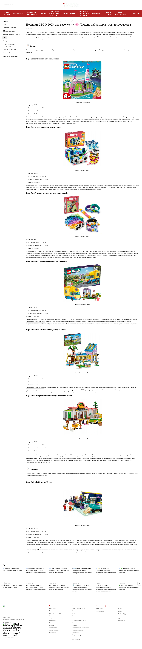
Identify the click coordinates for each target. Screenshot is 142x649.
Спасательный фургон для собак (35, 321)
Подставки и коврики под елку (54, 13)
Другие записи (9, 565)
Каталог (6, 21)
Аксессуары (68, 13)
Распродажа (52, 632)
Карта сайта (7, 53)
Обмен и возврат (9, 31)
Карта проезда (121, 620)
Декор (43, 13)
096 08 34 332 (109, 5)
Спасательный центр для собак (35, 387)
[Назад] (3, 583)
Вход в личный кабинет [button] (78, 608)
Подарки (96, 13)
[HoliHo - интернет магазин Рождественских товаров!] (12, 609)
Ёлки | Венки (7, 13)
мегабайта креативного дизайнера (103, 251)
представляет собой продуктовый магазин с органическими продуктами (67, 458)
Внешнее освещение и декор (83, 13)
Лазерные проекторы (31, 13)
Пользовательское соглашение (80, 627)
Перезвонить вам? (100, 611)
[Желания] (127, 4)
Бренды (5, 41)
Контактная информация (11, 34)
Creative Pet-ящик (77, 187)
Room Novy (73, 540)
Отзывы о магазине (9, 50)
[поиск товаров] (20, 4)
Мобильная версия (9, 637)
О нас (5, 24)
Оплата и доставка (9, 28)
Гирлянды (18, 13)
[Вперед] (139, 583)
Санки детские (107, 13)
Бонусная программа (10, 56)
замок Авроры (58, 119)
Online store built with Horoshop (10, 645)
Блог (4, 38)
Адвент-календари (120, 13)
